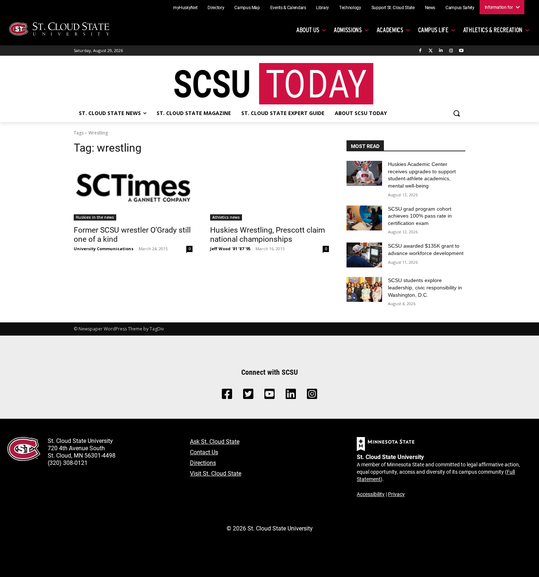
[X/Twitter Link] (248, 396)
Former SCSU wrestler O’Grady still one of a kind (132, 234)
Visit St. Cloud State (215, 473)
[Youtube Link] (269, 396)
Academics (390, 30)
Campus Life (433, 30)
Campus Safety (459, 7)
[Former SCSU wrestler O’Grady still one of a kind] (133, 191)
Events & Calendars (288, 7)
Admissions (348, 30)
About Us (307, 30)
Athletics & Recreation (492, 30)
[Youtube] (461, 51)
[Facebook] (420, 51)
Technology (350, 7)
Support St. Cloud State (393, 7)
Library (322, 7)
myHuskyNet (185, 7)
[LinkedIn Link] (291, 396)
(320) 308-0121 (68, 462)
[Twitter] (430, 51)
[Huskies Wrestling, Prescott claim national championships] (269, 191)
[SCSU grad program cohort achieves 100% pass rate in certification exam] (364, 218)
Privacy (396, 494)
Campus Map (247, 7)
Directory (216, 7)
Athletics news (226, 217)
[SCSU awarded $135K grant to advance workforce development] (364, 255)
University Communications (103, 248)
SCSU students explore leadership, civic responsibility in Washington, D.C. (425, 287)
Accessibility (371, 494)
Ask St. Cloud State (214, 441)
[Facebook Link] (227, 396)
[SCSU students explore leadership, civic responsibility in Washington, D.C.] (364, 289)
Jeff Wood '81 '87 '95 (230, 248)
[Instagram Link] (312, 396)
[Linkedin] (441, 51)
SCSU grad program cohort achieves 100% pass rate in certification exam (420, 216)
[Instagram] (451, 51)
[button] (456, 113)
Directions (203, 462)
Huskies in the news (95, 217)
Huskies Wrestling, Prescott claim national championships (267, 234)
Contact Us (204, 452)
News (430, 7)
